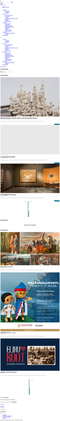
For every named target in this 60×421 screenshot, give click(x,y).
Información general (9, 15)
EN (5, 5)
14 (28, 215)
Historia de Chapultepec (9, 26)
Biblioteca (7, 19)
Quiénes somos (8, 23)
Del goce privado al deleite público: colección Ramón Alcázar (18, 118)
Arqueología (7, 27)
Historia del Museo (8, 25)
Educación (5, 32)
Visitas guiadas (8, 21)
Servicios (7, 20)
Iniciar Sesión (6, 7)
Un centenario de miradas (8, 194)
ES (2, 5)
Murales (6, 28)
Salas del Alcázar (8, 31)
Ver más (56, 124)
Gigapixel (7, 13)
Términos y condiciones (7, 415)
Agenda (6, 17)
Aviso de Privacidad (6, 416)
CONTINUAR (14, 402)
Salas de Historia (8, 30)
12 (28, 213)
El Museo (4, 22)
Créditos (4, 417)
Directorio (5, 414)
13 (28, 214)
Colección (5, 10)
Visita (4, 14)
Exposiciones (7, 16)
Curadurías (7, 11)
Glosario (6, 34)
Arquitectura (7, 24)
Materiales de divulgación (10, 33)
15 (28, 216)
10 (28, 211)
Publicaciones (5, 35)
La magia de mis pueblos (7, 156)
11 (28, 212)
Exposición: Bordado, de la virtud (11, 18)
